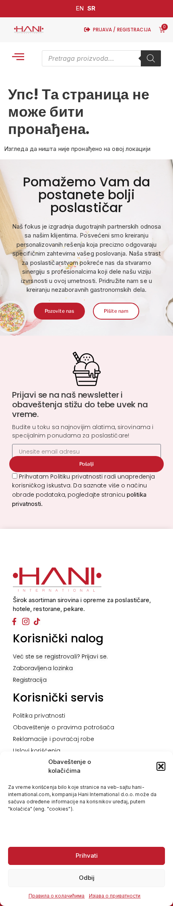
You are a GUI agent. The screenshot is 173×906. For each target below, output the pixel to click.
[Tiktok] (37, 621)
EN (80, 8)
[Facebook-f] (14, 621)
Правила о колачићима (57, 896)
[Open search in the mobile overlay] (101, 58)
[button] (161, 766)
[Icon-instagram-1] (25, 621)
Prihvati (87, 855)
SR (91, 8)
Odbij (87, 877)
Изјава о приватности (115, 896)
